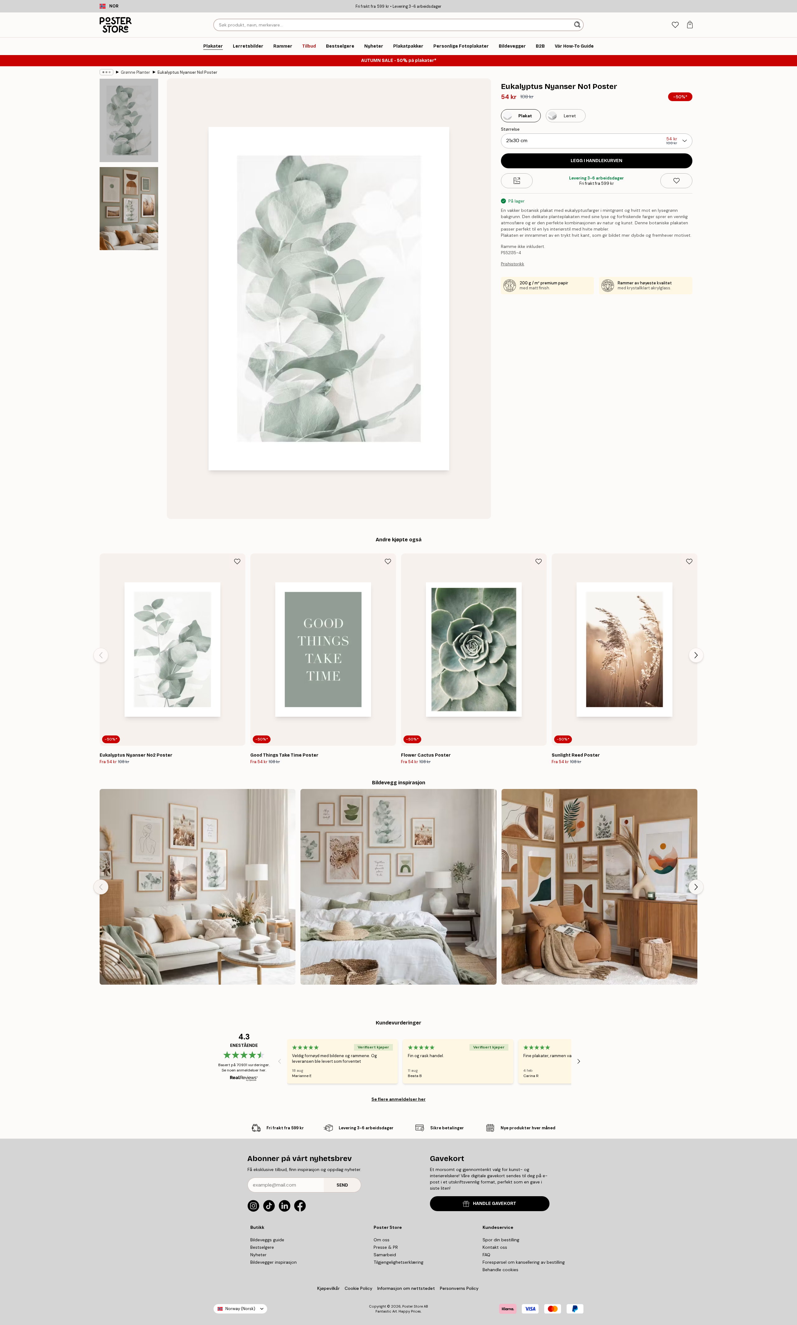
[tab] (675, 25)
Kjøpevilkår (328, 1288)
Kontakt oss (495, 1247)
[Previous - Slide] (100, 655)
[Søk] (578, 25)
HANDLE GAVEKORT (494, 1203)
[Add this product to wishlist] (676, 180)
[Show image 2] (129, 208)
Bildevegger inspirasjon (273, 1262)
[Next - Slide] (696, 655)
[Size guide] (517, 180)
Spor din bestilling (501, 1240)
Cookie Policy (358, 1288)
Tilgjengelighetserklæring (398, 1262)
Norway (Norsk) (240, 1308)
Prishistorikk (512, 264)
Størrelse (510, 129)
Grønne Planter (135, 72)
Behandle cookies (500, 1269)
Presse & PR (386, 1247)
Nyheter (258, 1254)
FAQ (486, 1254)
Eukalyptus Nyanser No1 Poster (187, 72)
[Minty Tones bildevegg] (197, 887)
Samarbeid (385, 1254)
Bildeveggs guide (267, 1240)
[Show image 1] (129, 120)
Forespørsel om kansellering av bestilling (524, 1262)
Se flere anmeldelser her (398, 1099)
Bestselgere (262, 1247)
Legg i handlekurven (596, 160)
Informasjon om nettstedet (406, 1288)
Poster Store (412, 1306)
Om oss (381, 1240)
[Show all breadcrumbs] (106, 72)
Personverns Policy (460, 1288)
